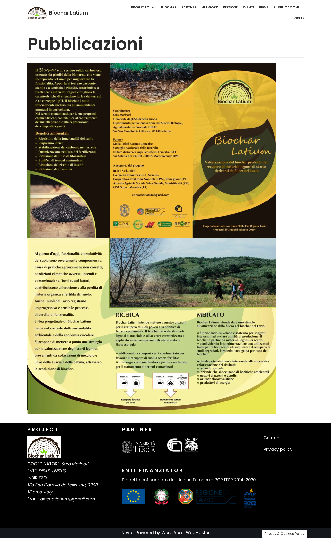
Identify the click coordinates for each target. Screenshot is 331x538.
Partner (189, 7)
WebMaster (198, 533)
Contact (272, 438)
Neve (126, 533)
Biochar (169, 7)
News (263, 7)
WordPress (172, 533)
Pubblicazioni (286, 7)
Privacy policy (278, 449)
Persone (230, 7)
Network (209, 7)
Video (298, 18)
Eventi (248, 7)
